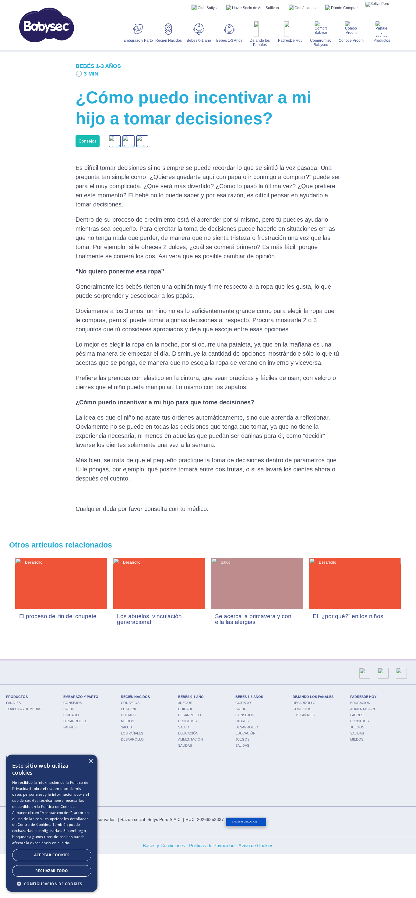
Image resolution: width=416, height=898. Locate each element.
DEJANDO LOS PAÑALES (313, 697)
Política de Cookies (58, 806)
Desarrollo (74, 721)
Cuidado (71, 715)
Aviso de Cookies (255, 845)
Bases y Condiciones (164, 845)
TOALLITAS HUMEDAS (23, 709)
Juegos (185, 703)
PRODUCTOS (17, 697)
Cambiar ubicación (245, 821)
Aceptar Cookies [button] (52, 855)
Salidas (185, 745)
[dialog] (51, 823)
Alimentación (190, 739)
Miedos (127, 721)
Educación (188, 733)
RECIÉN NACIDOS (135, 697)
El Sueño (129, 709)
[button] (51, 883)
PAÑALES (13, 703)
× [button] (90, 761)
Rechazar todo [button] (51, 870)
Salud (68, 709)
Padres (69, 727)
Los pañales (132, 733)
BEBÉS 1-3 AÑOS (249, 697)
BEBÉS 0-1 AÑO (191, 697)
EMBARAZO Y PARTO (80, 697)
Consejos (72, 703)
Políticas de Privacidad (211, 845)
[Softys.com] (377, 4)
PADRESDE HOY (363, 697)
